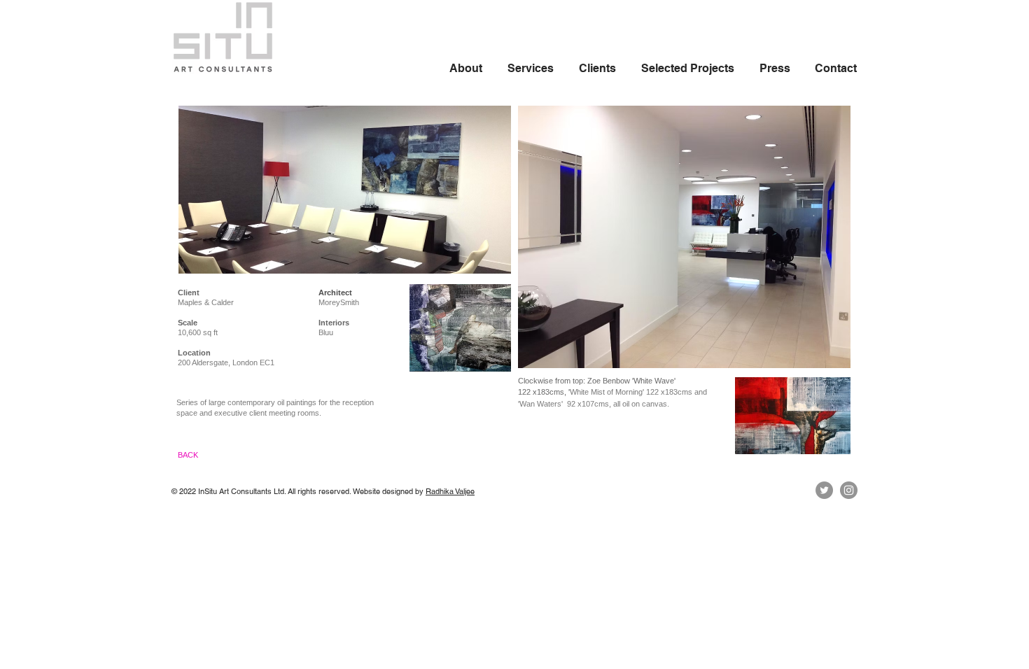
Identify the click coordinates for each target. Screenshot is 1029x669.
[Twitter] (824, 490)
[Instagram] (849, 490)
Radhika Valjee (450, 491)
